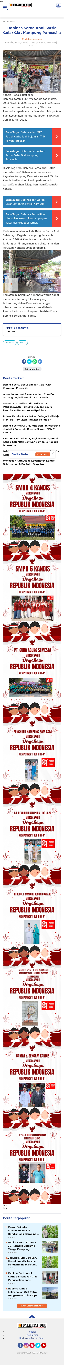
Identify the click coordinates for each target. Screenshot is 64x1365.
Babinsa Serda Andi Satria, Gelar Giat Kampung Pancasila (25, 155)
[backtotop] (32, 1318)
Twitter (39, 1349)
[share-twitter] (29, 361)
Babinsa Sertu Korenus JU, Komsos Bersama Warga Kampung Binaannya (22, 1246)
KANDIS (10, 342)
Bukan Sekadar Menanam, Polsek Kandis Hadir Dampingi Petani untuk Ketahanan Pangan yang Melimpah (23, 1231)
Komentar (33, 369)
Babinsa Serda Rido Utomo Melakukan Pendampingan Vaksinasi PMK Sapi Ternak (26, 218)
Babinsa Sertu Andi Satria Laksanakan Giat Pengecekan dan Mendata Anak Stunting (23, 1277)
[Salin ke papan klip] (40, 361)
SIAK (22, 342)
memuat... (12, 331)
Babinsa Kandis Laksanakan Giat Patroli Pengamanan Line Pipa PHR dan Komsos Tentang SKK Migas (23, 1292)
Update (43, 454)
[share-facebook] (24, 361)
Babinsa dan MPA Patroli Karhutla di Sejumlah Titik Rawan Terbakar (25, 136)
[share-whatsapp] (34, 361)
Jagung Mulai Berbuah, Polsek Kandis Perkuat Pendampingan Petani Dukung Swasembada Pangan (22, 1261)
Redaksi (32, 1331)
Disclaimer (32, 1335)
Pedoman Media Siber (32, 1338)
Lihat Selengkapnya (31, 1306)
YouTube (46, 1349)
